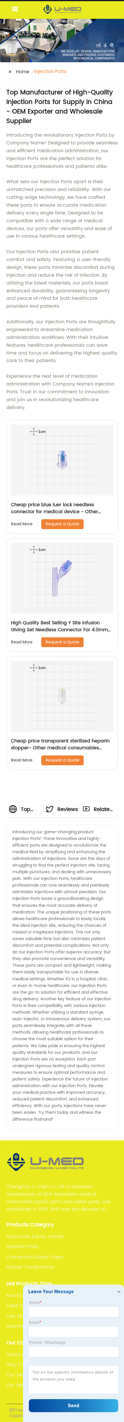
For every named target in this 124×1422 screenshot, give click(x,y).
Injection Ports (22, 1246)
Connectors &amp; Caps (34, 1257)
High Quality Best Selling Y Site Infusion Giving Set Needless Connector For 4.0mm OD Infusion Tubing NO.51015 (59, 630)
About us (16, 1354)
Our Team (17, 1375)
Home (22, 72)
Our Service (19, 1385)
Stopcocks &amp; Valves (34, 1236)
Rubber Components (30, 1267)
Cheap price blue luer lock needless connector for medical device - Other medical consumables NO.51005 (54, 511)
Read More (22, 524)
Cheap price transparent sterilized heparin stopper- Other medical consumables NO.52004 (60, 748)
